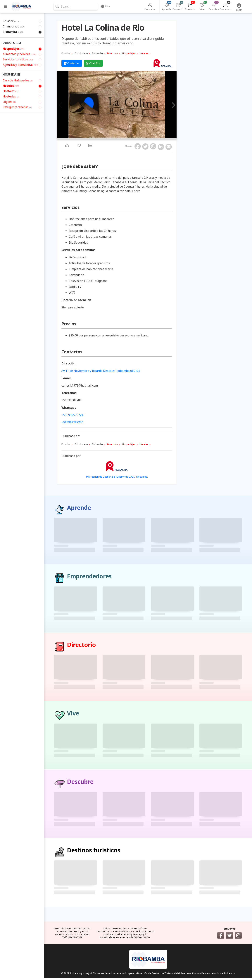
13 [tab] (117, 137)
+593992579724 (72, 415)
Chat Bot (94, 63)
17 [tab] (125, 137)
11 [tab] (112, 137)
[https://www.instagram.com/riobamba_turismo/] (238, 935)
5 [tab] (99, 137)
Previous (61, 105)
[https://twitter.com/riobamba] (229, 935)
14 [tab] (119, 137)
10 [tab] (110, 137)
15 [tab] (121, 137)
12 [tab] (114, 137)
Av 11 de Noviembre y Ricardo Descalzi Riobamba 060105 (100, 371)
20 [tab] (132, 137)
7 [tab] (103, 137)
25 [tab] (143, 137)
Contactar (73, 63)
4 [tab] (97, 137)
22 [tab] (136, 137)
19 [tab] (130, 137)
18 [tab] (128, 137)
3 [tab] (94, 137)
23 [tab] (139, 137)
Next (173, 105)
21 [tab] (134, 137)
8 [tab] (105, 137)
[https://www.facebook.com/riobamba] (220, 935)
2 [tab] (92, 137)
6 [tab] (101, 137)
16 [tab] (123, 137)
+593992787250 (72, 422)
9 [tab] (108, 137)
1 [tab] (90, 137)
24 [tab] (141, 137)
